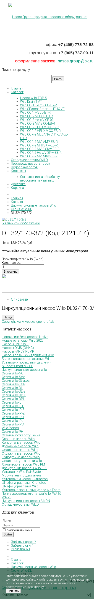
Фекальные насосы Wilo (20, 450)
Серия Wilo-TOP (13, 384)
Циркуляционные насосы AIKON (26, 501)
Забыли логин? (22, 545)
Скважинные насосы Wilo (21, 453)
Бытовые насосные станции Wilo (27, 359)
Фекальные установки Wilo (22, 461)
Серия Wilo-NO (13, 373)
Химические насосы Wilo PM (23, 464)
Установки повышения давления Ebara (31, 490)
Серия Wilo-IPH (13, 417)
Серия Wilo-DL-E (13, 391)
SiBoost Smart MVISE (17, 366)
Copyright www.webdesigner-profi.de (28, 321)
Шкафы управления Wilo (20, 486)
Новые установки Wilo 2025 (23, 340)
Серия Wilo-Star (13, 377)
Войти (8, 534)
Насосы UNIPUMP (15, 344)
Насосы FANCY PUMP (18, 351)
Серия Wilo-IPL (12, 420)
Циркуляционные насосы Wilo (24, 369)
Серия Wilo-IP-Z (13, 413)
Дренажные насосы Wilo (20, 446)
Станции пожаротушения (21, 435)
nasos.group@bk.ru (76, 61)
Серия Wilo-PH (12, 431)
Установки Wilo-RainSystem (23, 472)
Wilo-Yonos (10, 428)
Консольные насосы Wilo (21, 442)
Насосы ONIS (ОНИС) (18, 348)
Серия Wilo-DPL (13, 399)
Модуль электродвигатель (22, 475)
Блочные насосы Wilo (18, 439)
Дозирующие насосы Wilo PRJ (24, 468)
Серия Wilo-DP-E (14, 395)
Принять (13, 591)
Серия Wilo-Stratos (16, 380)
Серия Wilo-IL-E (13, 406)
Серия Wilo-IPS (13, 424)
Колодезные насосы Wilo (21, 457)
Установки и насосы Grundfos (25, 479)
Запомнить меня (19, 530)
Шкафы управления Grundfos (24, 482)
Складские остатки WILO (20, 504)
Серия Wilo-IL (11, 402)
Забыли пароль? (23, 542)
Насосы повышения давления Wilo (28, 355)
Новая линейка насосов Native (25, 337)
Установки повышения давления (26, 362)
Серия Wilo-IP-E (13, 410)
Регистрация (20, 549)
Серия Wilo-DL (12, 388)
